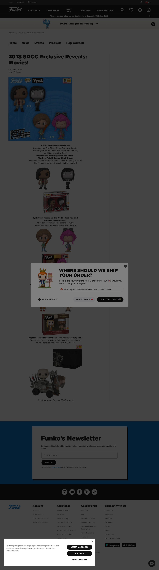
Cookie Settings (79, 559)
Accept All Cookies (79, 547)
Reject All (79, 553)
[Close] (92, 541)
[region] (49, 552)
